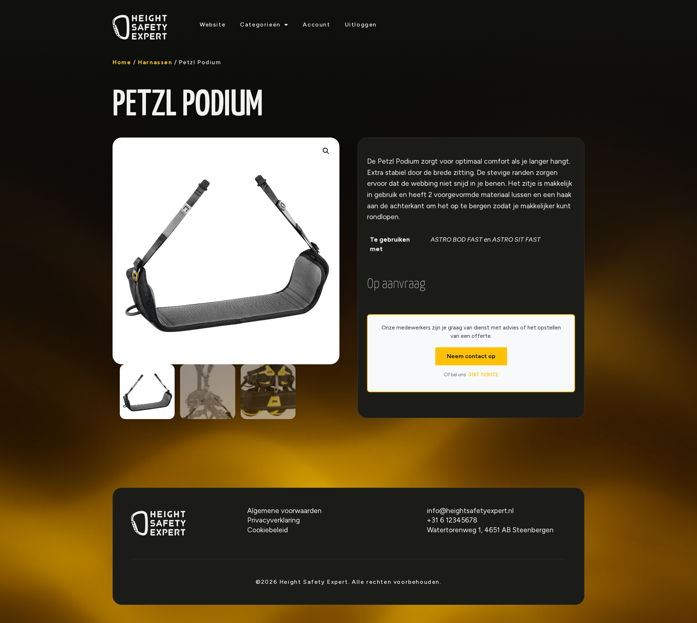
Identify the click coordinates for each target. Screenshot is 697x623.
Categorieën (260, 24)
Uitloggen (361, 24)
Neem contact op (471, 356)
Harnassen (155, 62)
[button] (326, 150)
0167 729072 (483, 374)
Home (122, 62)
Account (316, 24)
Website (212, 24)
